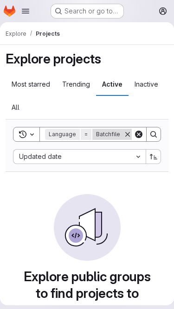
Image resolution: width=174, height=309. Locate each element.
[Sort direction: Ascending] (153, 156)
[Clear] (138, 134)
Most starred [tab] (31, 84)
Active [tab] (112, 84)
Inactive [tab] (146, 84)
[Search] (153, 134)
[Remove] (127, 134)
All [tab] (15, 107)
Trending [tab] (76, 84)
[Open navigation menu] (25, 11)
